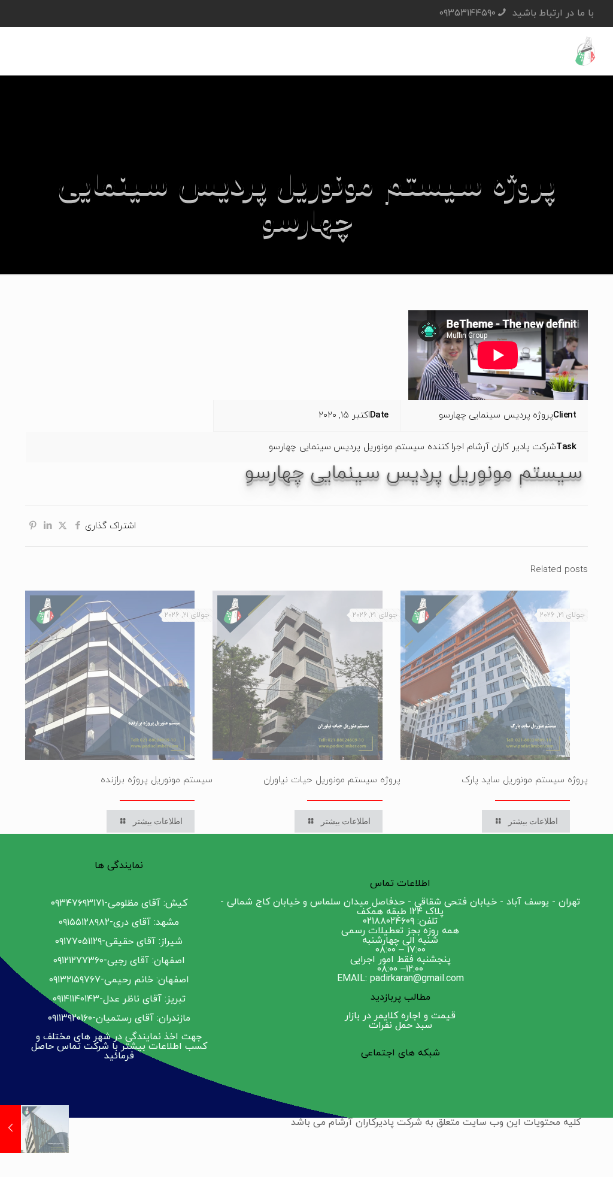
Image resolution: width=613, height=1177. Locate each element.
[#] (576, 1079)
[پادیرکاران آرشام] (586, 51)
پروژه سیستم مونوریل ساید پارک (525, 780)
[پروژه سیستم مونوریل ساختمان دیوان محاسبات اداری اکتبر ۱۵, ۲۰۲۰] (10, 1129)
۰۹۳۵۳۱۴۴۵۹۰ (467, 13)
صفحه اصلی (498, 251)
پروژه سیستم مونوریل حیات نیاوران (331, 780)
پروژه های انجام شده (407, 251)
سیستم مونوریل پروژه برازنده (157, 780)
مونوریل (324, 251)
